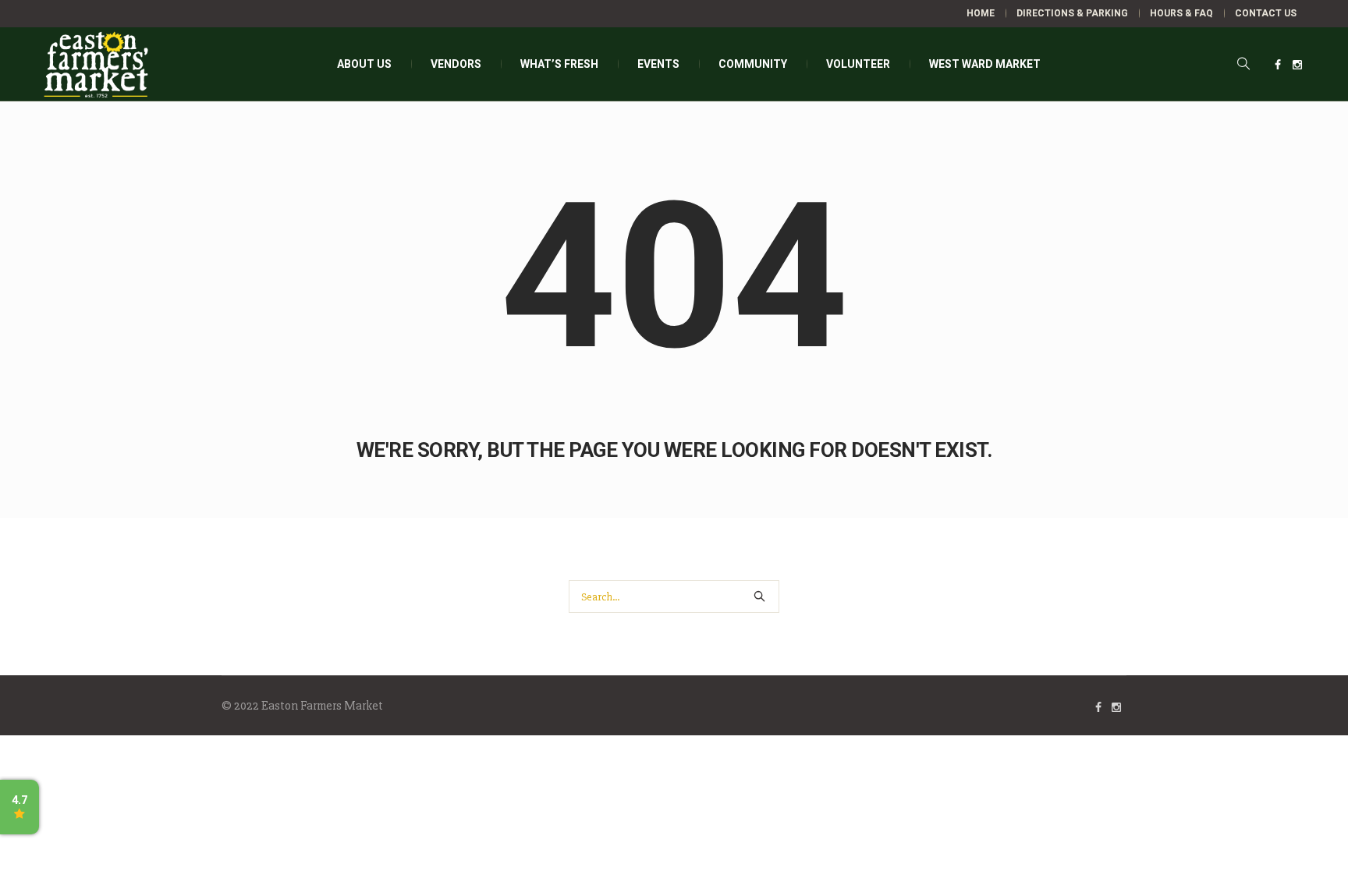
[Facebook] (1278, 65)
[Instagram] (1297, 65)
